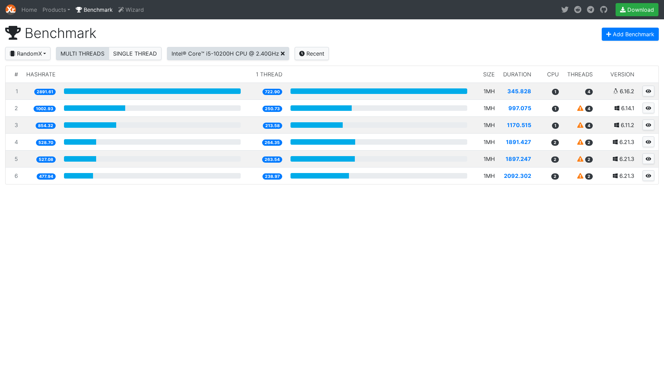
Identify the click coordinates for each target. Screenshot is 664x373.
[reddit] (577, 10)
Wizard (134, 9)
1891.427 (518, 141)
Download (640, 9)
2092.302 (517, 175)
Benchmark (97, 9)
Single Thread (135, 53)
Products (54, 9)
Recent (314, 53)
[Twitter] (565, 10)
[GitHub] (603, 10)
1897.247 (518, 158)
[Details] (648, 91)
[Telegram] (590, 10)
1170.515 (519, 125)
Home (29, 9)
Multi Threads (82, 53)
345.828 (519, 91)
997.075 (519, 108)
